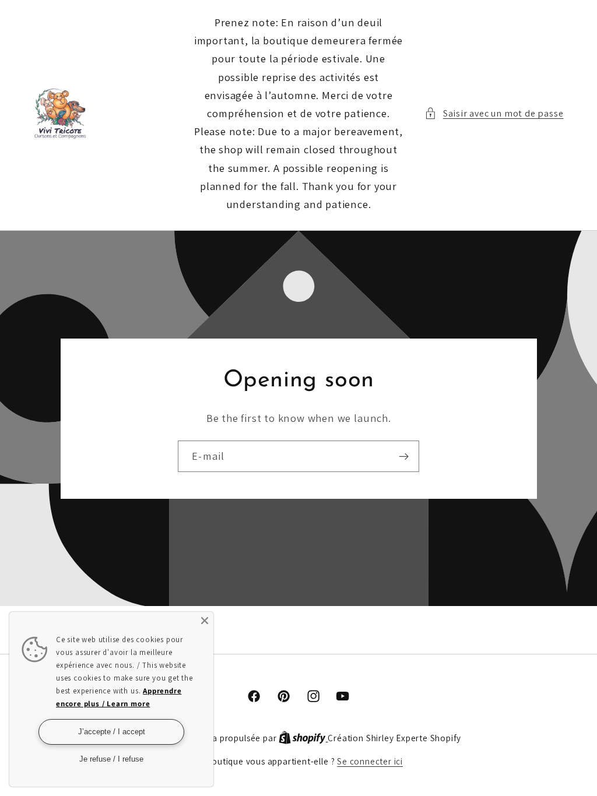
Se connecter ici (370, 761)
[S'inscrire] (404, 456)
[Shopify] (303, 738)
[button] (494, 113)
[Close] (204, 620)
